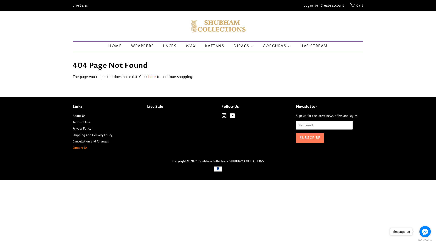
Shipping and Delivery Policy (92, 135)
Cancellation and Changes (91, 141)
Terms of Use (81, 122)
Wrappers (142, 46)
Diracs (241, 46)
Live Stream (314, 46)
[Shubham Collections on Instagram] (223, 116)
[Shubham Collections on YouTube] (232, 116)
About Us (79, 115)
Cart (359, 5)
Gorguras (275, 46)
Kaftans (214, 46)
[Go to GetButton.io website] (425, 240)
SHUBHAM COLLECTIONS (246, 161)
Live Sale (155, 106)
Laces (169, 46)
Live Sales (80, 5)
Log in (308, 5)
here (152, 76)
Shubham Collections (213, 161)
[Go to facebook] (425, 231)
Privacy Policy (82, 128)
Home (115, 46)
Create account (332, 5)
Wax (191, 46)
